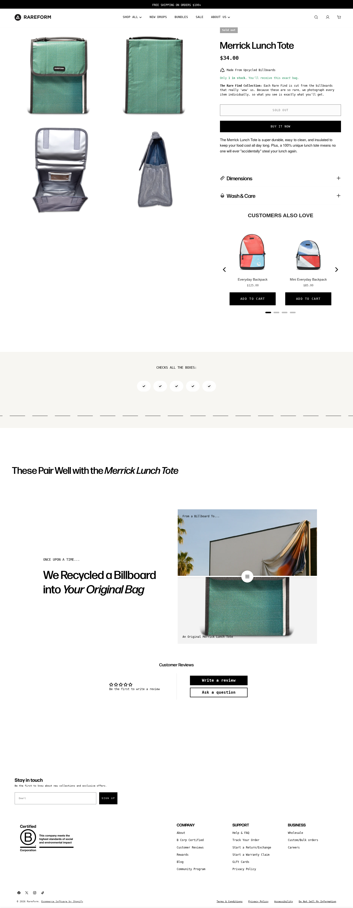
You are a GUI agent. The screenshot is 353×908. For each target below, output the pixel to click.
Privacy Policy (244, 869)
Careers (294, 847)
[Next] (336, 269)
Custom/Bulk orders (303, 840)
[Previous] (225, 269)
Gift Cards (240, 862)
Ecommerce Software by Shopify (62, 901)
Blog (180, 862)
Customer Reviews (190, 847)
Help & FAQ (240, 833)
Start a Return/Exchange (251, 847)
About (181, 833)
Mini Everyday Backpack (308, 279)
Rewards (183, 854)
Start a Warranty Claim (250, 854)
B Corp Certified (190, 840)
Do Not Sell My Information (317, 901)
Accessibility (283, 901)
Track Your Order (245, 840)
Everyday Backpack (253, 279)
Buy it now (280, 126)
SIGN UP (108, 798)
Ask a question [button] (219, 692)
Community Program (191, 869)
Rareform (32, 901)
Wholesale (295, 833)
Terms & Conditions (230, 901)
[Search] (316, 17)
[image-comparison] (247, 576)
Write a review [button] (219, 680)
